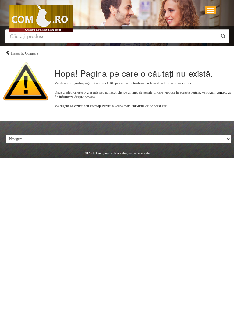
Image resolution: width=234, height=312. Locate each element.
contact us (224, 92)
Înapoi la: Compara (24, 53)
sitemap (95, 106)
